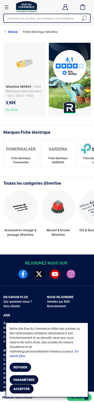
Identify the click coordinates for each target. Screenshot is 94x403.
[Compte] (65, 7)
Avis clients (11, 306)
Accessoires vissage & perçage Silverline (20, 232)
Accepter (21, 389)
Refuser (20, 367)
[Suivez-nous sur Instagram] (71, 274)
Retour (13, 32)
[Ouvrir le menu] (6, 7)
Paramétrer (23, 380)
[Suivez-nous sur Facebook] (23, 274)
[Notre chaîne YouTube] (55, 274)
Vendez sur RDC (58, 301)
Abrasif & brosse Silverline (58, 232)
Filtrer (78, 397)
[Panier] (82, 7)
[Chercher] (84, 18)
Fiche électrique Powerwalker (20, 160)
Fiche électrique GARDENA (58, 160)
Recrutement (56, 306)
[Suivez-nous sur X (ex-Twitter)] (39, 274)
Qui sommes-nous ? (17, 301)
